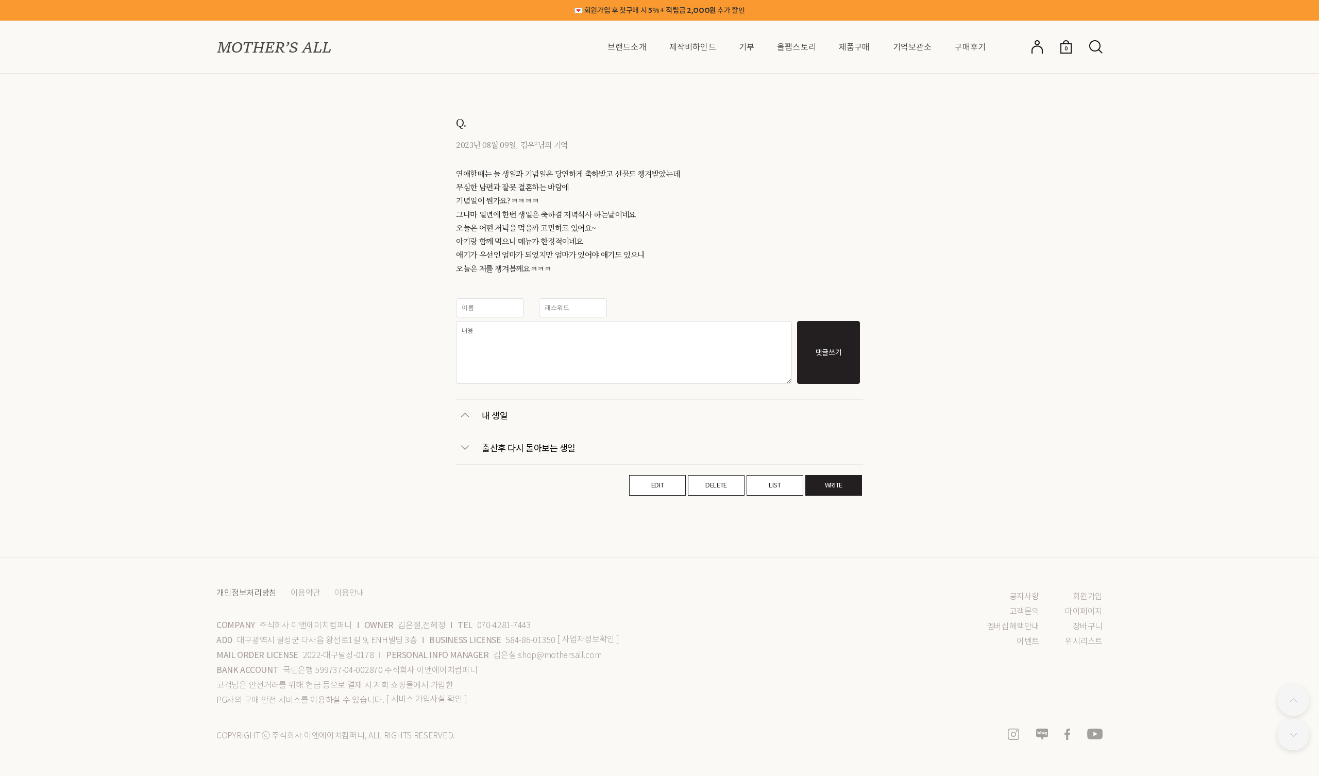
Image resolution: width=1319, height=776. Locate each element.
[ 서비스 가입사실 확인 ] (426, 699)
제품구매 (854, 47)
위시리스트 (1084, 641)
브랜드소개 (627, 47)
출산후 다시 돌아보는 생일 (529, 447)
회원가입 (1088, 596)
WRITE (833, 485)
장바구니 (1088, 626)
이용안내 (349, 593)
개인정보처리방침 (246, 593)
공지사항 (1024, 596)
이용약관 (305, 593)
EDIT (657, 485)
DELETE (716, 485)
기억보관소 (912, 47)
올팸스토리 (796, 47)
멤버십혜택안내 (1013, 626)
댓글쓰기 (829, 352)
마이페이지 (1084, 611)
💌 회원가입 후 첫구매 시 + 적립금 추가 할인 (659, 10)
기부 (746, 47)
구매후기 (970, 47)
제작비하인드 (692, 47)
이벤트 (1028, 641)
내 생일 (495, 415)
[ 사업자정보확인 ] (588, 639)
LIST (775, 485)
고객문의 (1024, 611)
